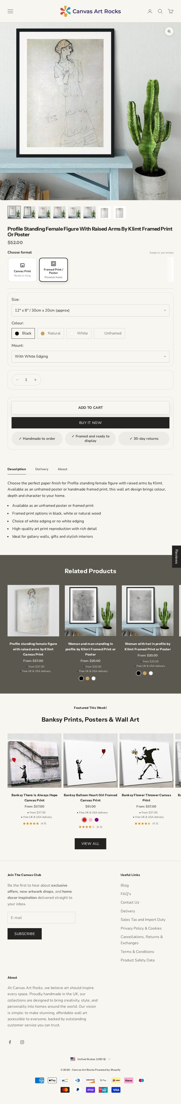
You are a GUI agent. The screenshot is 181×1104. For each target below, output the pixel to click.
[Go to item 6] (89, 212)
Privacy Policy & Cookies (141, 928)
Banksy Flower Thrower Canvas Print (146, 797)
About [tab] (62, 469)
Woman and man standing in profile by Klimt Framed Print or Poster (90, 649)
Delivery (128, 911)
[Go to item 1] (14, 212)
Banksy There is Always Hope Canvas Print (35, 797)
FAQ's (126, 894)
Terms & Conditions (137, 951)
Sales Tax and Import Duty (143, 919)
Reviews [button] (176, 556)
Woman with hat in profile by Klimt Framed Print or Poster (147, 646)
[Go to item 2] (29, 212)
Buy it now (90, 422)
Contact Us (130, 902)
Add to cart (90, 407)
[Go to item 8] (119, 212)
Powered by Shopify (107, 1069)
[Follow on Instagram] (22, 1042)
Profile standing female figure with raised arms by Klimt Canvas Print (33, 649)
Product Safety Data (138, 960)
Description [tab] (17, 469)
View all (90, 843)
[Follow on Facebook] (10, 1042)
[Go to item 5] (74, 212)
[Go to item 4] (59, 212)
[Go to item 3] (44, 212)
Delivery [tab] (41, 469)
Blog (125, 885)
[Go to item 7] (104, 212)
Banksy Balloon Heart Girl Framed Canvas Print (90, 797)
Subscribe (24, 933)
